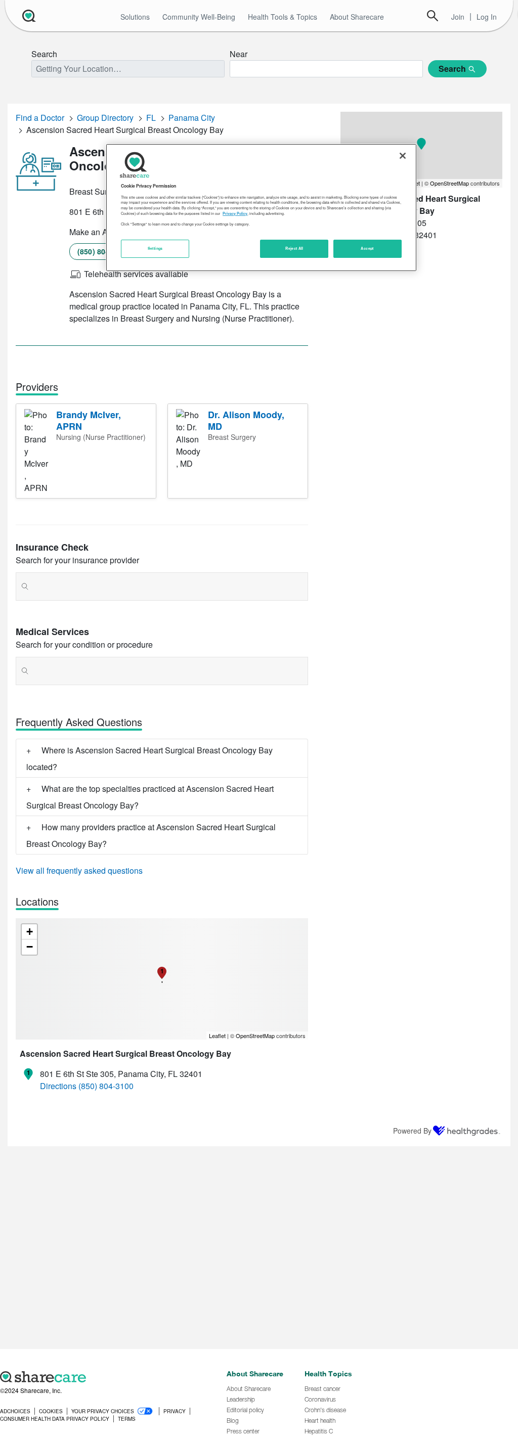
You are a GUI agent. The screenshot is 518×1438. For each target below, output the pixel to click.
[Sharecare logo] (108, 1376)
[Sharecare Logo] (27, 16)
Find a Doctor (40, 117)
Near (238, 54)
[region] (261, 207)
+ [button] (29, 931)
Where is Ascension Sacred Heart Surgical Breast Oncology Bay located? (149, 758)
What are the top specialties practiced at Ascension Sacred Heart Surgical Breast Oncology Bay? (150, 797)
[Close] (403, 156)
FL (151, 117)
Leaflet (217, 1035)
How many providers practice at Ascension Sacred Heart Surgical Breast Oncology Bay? (151, 835)
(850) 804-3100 (102, 251)
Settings (155, 248)
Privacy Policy (235, 213)
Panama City (191, 117)
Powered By (412, 1131)
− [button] (29, 946)
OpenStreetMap (255, 1035)
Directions (58, 1086)
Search (432, 15)
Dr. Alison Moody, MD (246, 420)
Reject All (294, 248)
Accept (367, 248)
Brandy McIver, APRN (88, 420)
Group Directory (105, 117)
